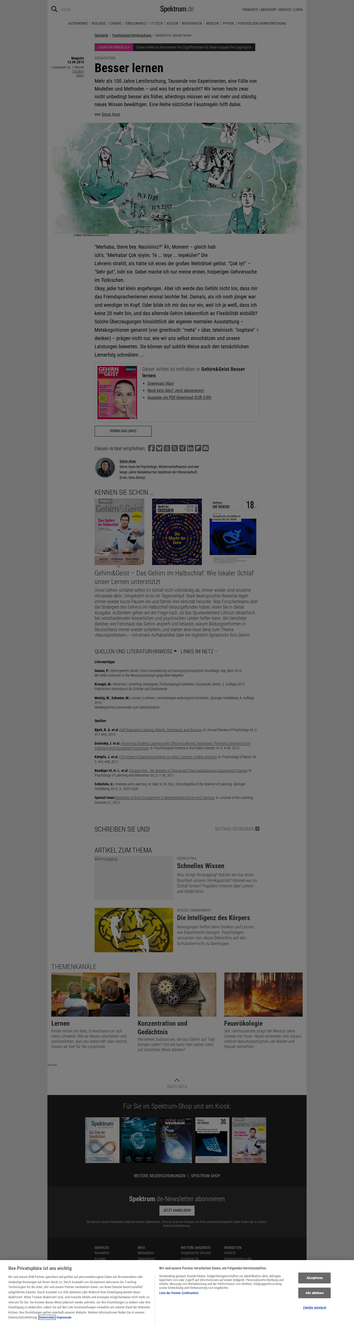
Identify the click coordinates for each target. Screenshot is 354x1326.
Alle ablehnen (315, 1293)
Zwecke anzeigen (314, 1308)
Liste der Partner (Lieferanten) (179, 1293)
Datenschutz (47, 1317)
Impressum (64, 1317)
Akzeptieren (315, 1278)
